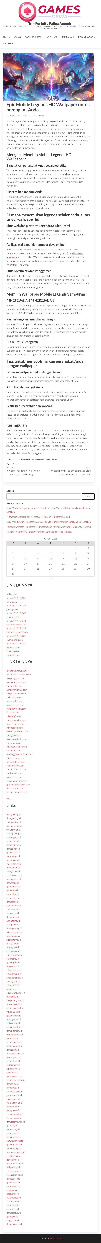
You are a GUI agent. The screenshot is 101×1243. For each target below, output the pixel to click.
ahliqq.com (11, 601)
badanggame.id (14, 1076)
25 (25, 568)
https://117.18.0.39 (16, 605)
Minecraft (68, 36)
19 (38, 563)
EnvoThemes (56, 1238)
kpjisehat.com (13, 742)
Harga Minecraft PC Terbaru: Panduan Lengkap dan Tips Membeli (39, 531)
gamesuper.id (13, 897)
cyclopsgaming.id (15, 1114)
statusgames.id (14, 1201)
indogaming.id (13, 822)
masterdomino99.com (17, 632)
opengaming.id (13, 928)
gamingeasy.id (13, 1136)
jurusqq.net (12, 609)
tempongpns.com (15, 678)
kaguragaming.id (14, 1140)
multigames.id (13, 1197)
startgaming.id (13, 833)
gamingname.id (14, 1144)
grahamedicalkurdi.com (18, 784)
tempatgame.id (14, 1004)
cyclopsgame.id (14, 1117)
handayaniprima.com (16, 689)
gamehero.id (12, 890)
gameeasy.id (12, 1205)
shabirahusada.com (16, 769)
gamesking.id (13, 1182)
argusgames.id (13, 935)
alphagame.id (13, 1068)
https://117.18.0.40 (16, 643)
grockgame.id (13, 951)
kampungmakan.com (16, 693)
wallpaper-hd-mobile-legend (20, 464)
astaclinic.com (13, 777)
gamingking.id (13, 1148)
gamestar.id (12, 901)
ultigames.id (12, 1193)
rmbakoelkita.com (15, 701)
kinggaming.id (13, 1155)
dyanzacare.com (14, 788)
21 (63, 563)
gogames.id (12, 1189)
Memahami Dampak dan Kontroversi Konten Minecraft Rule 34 (38, 516)
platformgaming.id (15, 1152)
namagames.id (13, 878)
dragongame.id (14, 1224)
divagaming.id (13, 818)
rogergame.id (13, 1064)
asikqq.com (11, 594)
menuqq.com (12, 654)
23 (88, 563)
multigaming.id (13, 1171)
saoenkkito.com (14, 686)
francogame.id (13, 1057)
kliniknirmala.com (15, 758)
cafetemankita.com (16, 720)
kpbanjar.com (13, 750)
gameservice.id (14, 1042)
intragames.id (13, 970)
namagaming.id (14, 825)
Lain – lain (52, 36)
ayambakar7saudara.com (18, 674)
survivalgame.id (14, 954)
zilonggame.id (13, 939)
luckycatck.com (13, 697)
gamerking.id (13, 1129)
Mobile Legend (86, 36)
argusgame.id (13, 947)
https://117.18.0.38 (16, 628)
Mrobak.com (12, 712)
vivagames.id (13, 871)
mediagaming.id (14, 1102)
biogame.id (12, 996)
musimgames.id (14, 875)
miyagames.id (13, 1011)
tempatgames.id (14, 977)
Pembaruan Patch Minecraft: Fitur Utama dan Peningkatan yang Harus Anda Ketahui (48, 526)
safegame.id (12, 958)
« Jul (50, 578)
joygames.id (12, 1087)
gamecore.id (12, 882)
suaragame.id (13, 981)
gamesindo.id (13, 848)
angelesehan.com (15, 704)
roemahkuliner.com (16, 682)
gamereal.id (12, 1038)
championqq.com (14, 639)
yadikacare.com (14, 773)
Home (6, 36)
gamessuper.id (13, 856)
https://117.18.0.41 (16, 620)
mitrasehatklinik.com (16, 746)
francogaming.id (14, 1034)
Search (10, 490)
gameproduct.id (14, 1045)
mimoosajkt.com (14, 727)
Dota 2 (17, 36)
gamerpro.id (12, 1133)
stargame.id (12, 924)
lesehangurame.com (16, 670)
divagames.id (13, 867)
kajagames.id (13, 1098)
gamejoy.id (11, 1125)
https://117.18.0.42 (16, 613)
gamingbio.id (13, 962)
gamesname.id (13, 1186)
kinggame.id (12, 1220)
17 (12, 563)
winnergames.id (14, 932)
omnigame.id (12, 988)
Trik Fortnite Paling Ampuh (49, 23)
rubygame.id (12, 943)
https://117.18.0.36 (16, 598)
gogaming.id (12, 1159)
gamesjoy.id (12, 1083)
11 (25, 558)
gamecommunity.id (15, 1121)
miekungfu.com (13, 716)
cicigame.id (12, 1072)
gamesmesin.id (13, 844)
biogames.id (12, 966)
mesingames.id (13, 863)
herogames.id (13, 860)
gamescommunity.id (16, 1079)
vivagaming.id (13, 829)
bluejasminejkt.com (16, 708)
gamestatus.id (13, 1212)
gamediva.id (12, 894)
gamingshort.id (14, 1030)
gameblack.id (13, 1061)
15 (75, 558)
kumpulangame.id (15, 1000)
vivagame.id (12, 913)
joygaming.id (12, 1106)
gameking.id (12, 1208)
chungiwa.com (13, 735)
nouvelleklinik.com (15, 761)
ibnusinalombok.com (16, 780)
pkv (8, 798)
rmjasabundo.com (15, 723)
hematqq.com (13, 647)
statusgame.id (13, 837)
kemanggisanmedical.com (19, 754)
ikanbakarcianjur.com (16, 739)
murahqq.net (12, 617)
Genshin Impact (34, 36)
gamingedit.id (13, 1026)
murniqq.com (12, 651)
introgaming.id (13, 973)
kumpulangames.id (15, 992)
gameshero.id (13, 841)
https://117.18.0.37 (16, 635)
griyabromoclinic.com (17, 792)
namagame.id (13, 920)
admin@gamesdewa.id (27, 116)
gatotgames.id (13, 1015)
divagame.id (12, 916)
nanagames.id (13, 1110)
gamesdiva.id (13, 852)
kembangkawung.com (17, 731)
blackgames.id (13, 1019)
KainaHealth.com (15, 765)
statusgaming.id (14, 1174)
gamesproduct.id (15, 1007)
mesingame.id (13, 909)
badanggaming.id (15, 1053)
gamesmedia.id (14, 1095)
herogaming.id (13, 814)
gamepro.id (12, 1216)
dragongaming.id (15, 1163)
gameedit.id (12, 1049)
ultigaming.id (13, 1167)
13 (50, 558)
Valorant (9, 43)
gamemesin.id (13, 886)
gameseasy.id (13, 1178)
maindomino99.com (16, 624)
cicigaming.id (13, 1023)
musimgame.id (13, 905)
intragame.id (12, 985)
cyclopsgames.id (14, 1091)
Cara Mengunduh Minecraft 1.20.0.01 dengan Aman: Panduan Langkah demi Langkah (48, 521)
